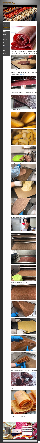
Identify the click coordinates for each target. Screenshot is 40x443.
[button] (5, 14)
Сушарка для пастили (21, 74)
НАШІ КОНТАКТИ (19, 5)
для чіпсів (4, 34)
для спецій (4, 53)
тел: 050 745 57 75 (15, 430)
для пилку (4, 50)
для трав (4, 42)
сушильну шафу (19, 232)
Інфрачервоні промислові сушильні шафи (5, 25)
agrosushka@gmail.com (17, 431)
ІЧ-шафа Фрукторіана (5, 27)
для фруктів (4, 31)
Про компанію (8, 5)
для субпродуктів (5, 39)
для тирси (4, 45)
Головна (4, 5)
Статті (11, 5)
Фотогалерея (15, 5)
